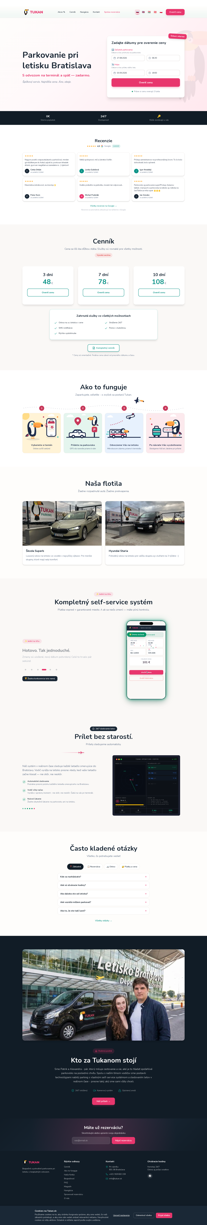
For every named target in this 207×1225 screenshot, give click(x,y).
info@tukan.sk (115, 1178)
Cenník (73, 12)
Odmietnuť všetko (144, 1215)
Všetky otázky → (103, 920)
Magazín (67, 1186)
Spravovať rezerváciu (73, 1194)
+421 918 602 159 (117, 1174)
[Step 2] (32, 670)
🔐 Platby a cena (129, 866)
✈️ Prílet (115, 64)
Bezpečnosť (69, 1178)
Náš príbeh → (103, 1101)
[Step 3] (38, 670)
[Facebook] (150, 1175)
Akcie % (61, 12)
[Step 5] (50, 670)
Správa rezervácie (112, 12)
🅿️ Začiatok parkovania (122, 49)
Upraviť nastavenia (121, 1215)
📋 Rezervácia (93, 866)
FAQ (66, 1182)
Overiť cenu (175, 12)
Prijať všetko (164, 1215)
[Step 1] (25, 670)
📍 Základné (75, 866)
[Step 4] (44, 670)
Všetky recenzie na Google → (103, 206)
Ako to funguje (70, 1170)
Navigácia (84, 12)
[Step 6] (56, 670)
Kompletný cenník (105, 348)
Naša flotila (69, 1174)
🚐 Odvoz (111, 866)
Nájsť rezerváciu (123, 1140)
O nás (66, 1198)
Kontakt (96, 12)
